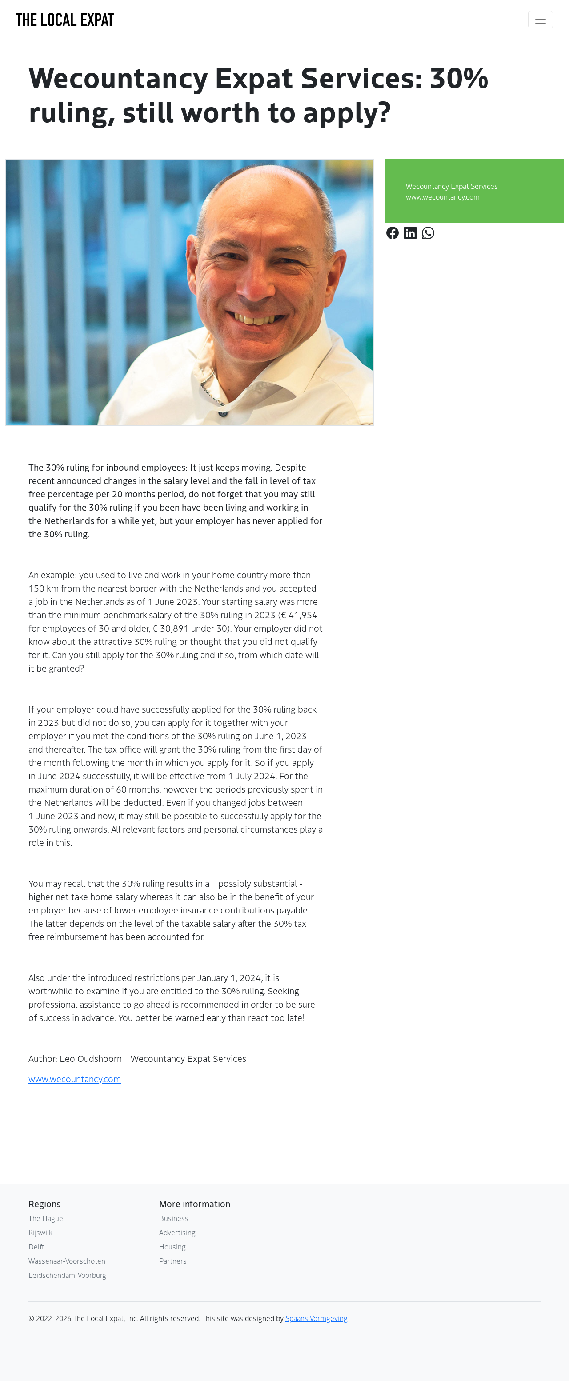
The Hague (45, 1218)
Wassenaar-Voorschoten (66, 1260)
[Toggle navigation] (540, 19)
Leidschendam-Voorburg (67, 1275)
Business (173, 1218)
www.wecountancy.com (443, 196)
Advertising (177, 1232)
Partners (173, 1260)
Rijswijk (40, 1232)
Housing (172, 1246)
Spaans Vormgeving (316, 1318)
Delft (36, 1246)
